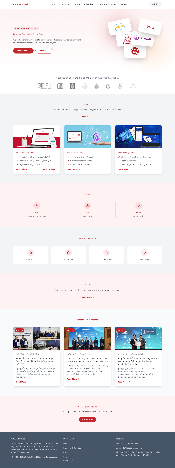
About (66, 452)
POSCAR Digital (20, 4)
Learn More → (87, 117)
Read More (21, 382)
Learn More (44, 51)
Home (52, 4)
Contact (123, 4)
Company (101, 4)
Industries (88, 4)
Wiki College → (50, 169)
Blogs (113, 4)
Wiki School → (23, 169)
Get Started (22, 51)
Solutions (63, 4)
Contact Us (87, 419)
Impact (76, 4)
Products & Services (72, 448)
